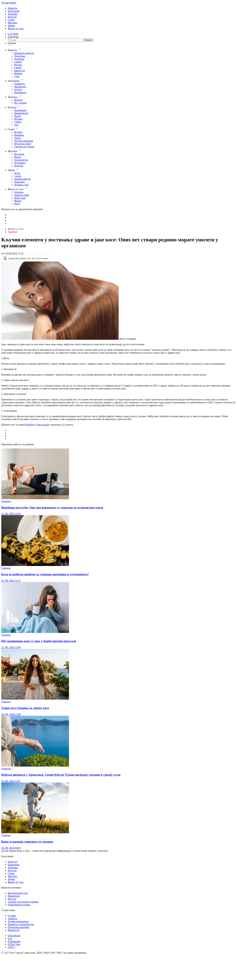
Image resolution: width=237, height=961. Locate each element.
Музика (18, 119)
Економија (13, 11)
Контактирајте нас (18, 893)
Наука (17, 157)
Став (17, 76)
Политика (19, 56)
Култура (12, 16)
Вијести (18, 100)
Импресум (13, 930)
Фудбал (18, 132)
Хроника (13, 14)
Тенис (17, 138)
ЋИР (16, 34)
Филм (17, 116)
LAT (10, 34)
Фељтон (18, 165)
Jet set (17, 173)
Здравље (19, 192)
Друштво (19, 59)
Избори (18, 73)
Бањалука (19, 70)
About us (12, 918)
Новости (12, 8)
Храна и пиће (21, 195)
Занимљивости (22, 179)
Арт (16, 124)
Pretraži (88, 40)
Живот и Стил (16, 28)
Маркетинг (14, 896)
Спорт (11, 19)
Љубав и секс (21, 184)
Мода (17, 203)
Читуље (12, 898)
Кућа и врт (20, 198)
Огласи (18, 89)
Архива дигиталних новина (23, 901)
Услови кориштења (18, 921)
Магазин (12, 22)
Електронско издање (19, 904)
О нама (12, 915)
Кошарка (19, 135)
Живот (18, 200)
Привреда (19, 83)
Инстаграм (43, 424)
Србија (18, 61)
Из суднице (20, 102)
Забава (11, 25)
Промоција (20, 92)
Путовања (19, 162)
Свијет (18, 67)
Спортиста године (24, 146)
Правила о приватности (21, 924)
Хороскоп (19, 181)
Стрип (17, 121)
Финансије (20, 86)
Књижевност (21, 113)
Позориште (20, 110)
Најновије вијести (24, 53)
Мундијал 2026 (22, 143)
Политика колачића (18, 927)
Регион (18, 64)
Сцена (17, 176)
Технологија (21, 160)
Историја (19, 154)
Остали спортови (23, 140)
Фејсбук (30, 424)
